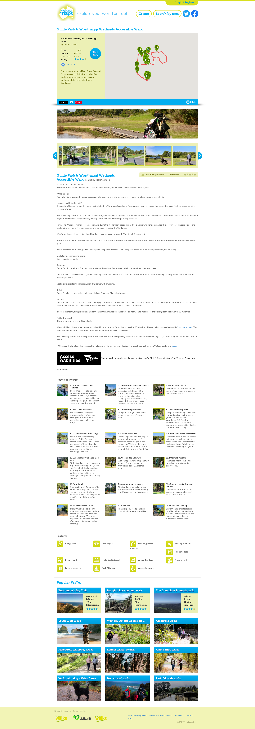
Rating (64, 59)
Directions (70, 64)
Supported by (82, 710)
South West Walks (69, 620)
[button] (146, 77)
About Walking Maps (137, 715)
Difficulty (65, 56)
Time (63, 50)
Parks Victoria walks (168, 678)
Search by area (167, 14)
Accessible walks (166, 620)
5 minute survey (184, 327)
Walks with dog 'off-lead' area (77, 678)
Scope (174, 346)
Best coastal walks (118, 678)
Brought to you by (61, 710)
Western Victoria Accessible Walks (129, 620)
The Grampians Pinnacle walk (175, 590)
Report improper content (155, 175)
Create (144, 14)
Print (193, 102)
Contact (189, 715)
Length (64, 53)
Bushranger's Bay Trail (72, 590)
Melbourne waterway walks (75, 649)
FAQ (130, 718)
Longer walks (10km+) (121, 649)
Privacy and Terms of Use (160, 715)
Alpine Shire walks (167, 649)
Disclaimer (178, 715)
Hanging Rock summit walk (124, 590)
